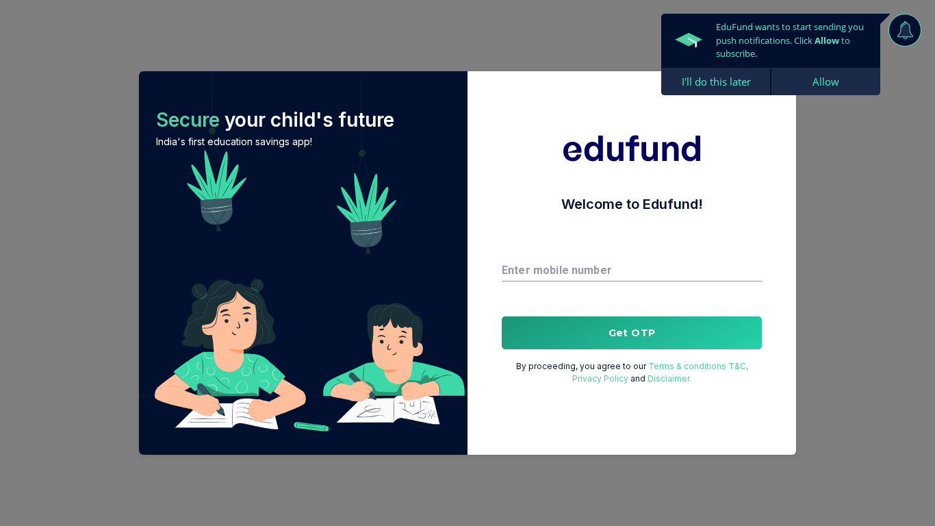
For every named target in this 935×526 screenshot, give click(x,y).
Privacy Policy (600, 378)
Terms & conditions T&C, (698, 366)
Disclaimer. (669, 378)
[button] (303, 263)
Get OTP (632, 333)
